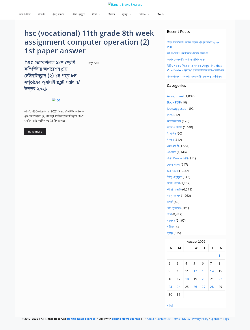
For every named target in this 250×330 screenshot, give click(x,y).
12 (195, 271)
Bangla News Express (81, 318)
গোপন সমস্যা (173, 164)
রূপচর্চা (170, 202)
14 (212, 271)
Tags (226, 318)
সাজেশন (41, 14)
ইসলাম (112, 14)
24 (178, 286)
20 (204, 279)
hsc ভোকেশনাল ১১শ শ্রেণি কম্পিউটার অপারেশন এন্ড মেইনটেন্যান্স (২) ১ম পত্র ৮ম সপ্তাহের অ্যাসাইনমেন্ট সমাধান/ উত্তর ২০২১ (52, 75)
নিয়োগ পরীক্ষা (25, 14)
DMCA (186, 318)
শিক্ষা (169, 214)
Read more (35, 131)
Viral (170, 115)
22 (220, 279)
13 (204, 271)
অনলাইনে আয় (174, 121)
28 (212, 286)
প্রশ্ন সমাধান (58, 14)
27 (204, 286)
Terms (176, 318)
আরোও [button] (142, 14)
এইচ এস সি (173, 146)
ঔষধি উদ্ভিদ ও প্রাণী (177, 158)
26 (195, 286)
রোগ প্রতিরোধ (174, 208)
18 (187, 279)
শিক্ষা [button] (94, 14)
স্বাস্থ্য (170, 233)
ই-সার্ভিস (171, 133)
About (150, 318)
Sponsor (216, 318)
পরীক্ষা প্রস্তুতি (78, 14)
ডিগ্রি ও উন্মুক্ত (174, 177)
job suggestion (177, 108)
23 (170, 286)
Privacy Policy (200, 318)
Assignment (175, 96)
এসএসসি (171, 152)
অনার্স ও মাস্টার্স (174, 127)
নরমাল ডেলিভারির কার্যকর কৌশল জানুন (186, 59)
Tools (161, 14)
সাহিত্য (170, 227)
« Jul (170, 305)
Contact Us (163, 318)
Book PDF (174, 102)
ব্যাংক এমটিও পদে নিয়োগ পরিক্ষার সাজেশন (187, 53)
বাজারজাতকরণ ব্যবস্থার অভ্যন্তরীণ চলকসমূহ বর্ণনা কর (194, 76)
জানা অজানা (172, 171)
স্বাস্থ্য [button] (125, 14)
